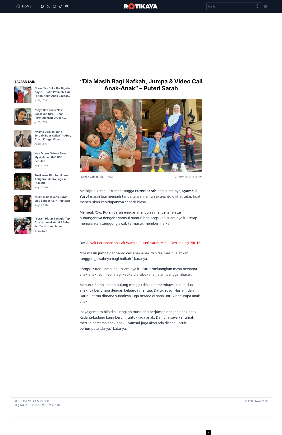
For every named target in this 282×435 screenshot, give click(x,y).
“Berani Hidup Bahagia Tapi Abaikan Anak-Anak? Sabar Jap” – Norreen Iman (53, 222)
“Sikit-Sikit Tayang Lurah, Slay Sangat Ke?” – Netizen (53, 198)
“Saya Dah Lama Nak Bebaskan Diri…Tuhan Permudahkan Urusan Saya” (49, 113)
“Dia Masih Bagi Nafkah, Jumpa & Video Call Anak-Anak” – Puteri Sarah (141, 85)
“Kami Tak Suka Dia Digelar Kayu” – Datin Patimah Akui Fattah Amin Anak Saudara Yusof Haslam (53, 92)
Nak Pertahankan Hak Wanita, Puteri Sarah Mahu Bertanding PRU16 (145, 242)
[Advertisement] (141, 41)
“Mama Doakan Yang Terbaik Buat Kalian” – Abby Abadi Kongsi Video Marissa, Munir (53, 135)
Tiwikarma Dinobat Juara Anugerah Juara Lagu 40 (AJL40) (51, 178)
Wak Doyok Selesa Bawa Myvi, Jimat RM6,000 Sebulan (51, 157)
